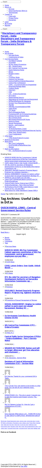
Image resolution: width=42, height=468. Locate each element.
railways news (25, 423)
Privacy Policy (13, 18)
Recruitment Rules (15, 118)
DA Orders (12, 96)
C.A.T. (10, 75)
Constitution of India (16, 57)
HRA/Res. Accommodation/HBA (19, 107)
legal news (6, 424)
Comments (8, 241)
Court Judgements (15, 134)
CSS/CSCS (12, 90)
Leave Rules (13, 108)
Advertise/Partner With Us (18, 11)
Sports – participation (16, 125)
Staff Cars (12, 127)
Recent (7, 237)
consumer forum (23, 428)
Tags (6, 243)
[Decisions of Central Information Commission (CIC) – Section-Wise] (15, 358)
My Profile (8, 24)
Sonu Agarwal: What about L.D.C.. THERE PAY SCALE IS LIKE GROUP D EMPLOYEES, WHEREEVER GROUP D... (23, 415)
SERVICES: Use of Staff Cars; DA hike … (18, 178)
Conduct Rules (14, 88)
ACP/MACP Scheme (15, 61)
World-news (4, 421)
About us (8, 7)
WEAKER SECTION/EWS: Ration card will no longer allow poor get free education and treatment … (22, 350)
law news (11, 424)
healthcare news (33, 424)
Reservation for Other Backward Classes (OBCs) (21, 190)
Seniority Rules (14, 121)
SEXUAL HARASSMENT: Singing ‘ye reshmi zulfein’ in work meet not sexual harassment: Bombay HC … (23, 175)
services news (23, 421)
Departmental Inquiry (16, 97)
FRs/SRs (11, 105)
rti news (37, 421)
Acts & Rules (9, 53)
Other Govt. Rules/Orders (17, 132)
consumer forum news (13, 428)
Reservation (9, 141)
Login (7, 22)
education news (14, 426)
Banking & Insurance (12, 140)
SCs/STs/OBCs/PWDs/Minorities (20, 145)
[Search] (1, 2)
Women (11, 147)
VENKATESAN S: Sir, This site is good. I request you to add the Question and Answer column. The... (22, 396)
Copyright (12, 16)
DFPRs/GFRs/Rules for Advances (20, 101)
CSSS (10, 92)
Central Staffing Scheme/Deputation (21, 81)
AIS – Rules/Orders (15, 66)
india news (17, 424)
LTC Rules (12, 110)
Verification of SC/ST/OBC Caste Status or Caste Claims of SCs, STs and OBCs (21, 188)
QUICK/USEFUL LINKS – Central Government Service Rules (18, 209)
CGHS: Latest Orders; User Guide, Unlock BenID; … (22, 163)
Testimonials (13, 13)
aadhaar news (37, 428)
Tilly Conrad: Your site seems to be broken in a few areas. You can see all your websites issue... (22, 387)
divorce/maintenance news (31, 426)
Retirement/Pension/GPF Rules (19, 119)
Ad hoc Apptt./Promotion (17, 64)
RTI (1, 423)
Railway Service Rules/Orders (19, 116)
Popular (7, 239)
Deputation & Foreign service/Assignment (23, 99)
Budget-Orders (14, 74)
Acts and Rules (14, 55)
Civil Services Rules (11, 59)
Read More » (5, 232)
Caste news (30, 428)
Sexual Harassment (15, 123)
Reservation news (17, 423)
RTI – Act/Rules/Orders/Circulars (20, 151)
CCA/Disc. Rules (14, 77)
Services (11, 9)
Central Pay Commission (17, 83)
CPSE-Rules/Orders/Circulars (19, 138)
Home (7, 5)
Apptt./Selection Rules (16, 70)
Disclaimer (12, 20)
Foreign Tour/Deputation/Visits (20, 103)
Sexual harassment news (13, 421)
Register (7, 25)
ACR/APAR (12, 63)
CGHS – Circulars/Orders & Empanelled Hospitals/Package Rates (22, 85)
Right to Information (12, 149)
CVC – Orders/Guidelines (17, 94)
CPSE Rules (8, 136)
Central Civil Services (16, 79)
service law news (31, 421)
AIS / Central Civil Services (18, 68)
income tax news (24, 424)
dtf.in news (21, 426)
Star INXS (24, 466)
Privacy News (32, 423)
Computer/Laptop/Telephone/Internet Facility (25, 130)
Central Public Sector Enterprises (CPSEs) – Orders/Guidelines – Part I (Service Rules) (20, 184)
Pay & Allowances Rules (17, 112)
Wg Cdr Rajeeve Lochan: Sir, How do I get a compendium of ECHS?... (19, 405)
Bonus (11, 72)
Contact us (8, 14)
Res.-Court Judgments (16, 143)
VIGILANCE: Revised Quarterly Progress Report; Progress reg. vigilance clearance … (21, 171)
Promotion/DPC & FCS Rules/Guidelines (22, 114)
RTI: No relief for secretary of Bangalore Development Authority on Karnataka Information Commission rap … (22, 166)
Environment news (5, 426)
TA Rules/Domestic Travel (18, 129)
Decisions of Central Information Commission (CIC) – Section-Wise (19, 362)
